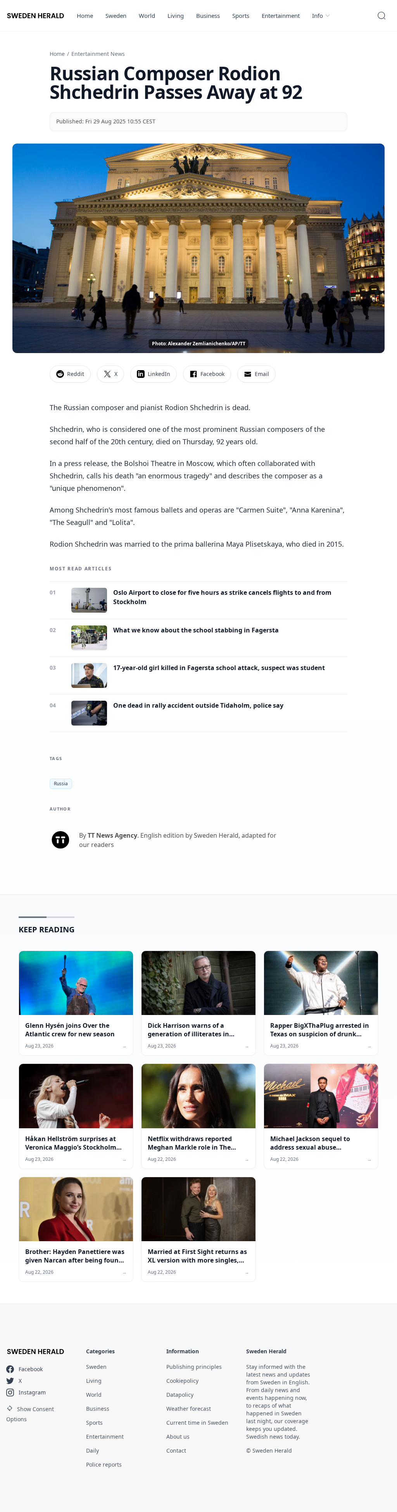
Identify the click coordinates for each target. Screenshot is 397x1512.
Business (208, 15)
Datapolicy (179, 1394)
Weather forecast (188, 1408)
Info (317, 15)
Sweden (115, 15)
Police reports (104, 1464)
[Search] (381, 15)
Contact (176, 1450)
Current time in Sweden (197, 1422)
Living (175, 15)
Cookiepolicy (182, 1380)
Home (85, 15)
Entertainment (281, 15)
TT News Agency (112, 835)
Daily (92, 1450)
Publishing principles (194, 1366)
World (147, 15)
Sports (240, 15)
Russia (61, 783)
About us (178, 1436)
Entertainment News (98, 53)
